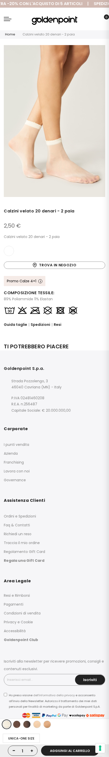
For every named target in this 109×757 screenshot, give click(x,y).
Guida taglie (15, 324)
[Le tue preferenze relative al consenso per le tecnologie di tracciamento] (100, 748)
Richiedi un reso (17, 533)
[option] (6, 724)
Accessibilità (15, 630)
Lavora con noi (17, 471)
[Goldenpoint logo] (54, 19)
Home (10, 34)
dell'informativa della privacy (54, 695)
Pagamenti (13, 604)
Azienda (11, 453)
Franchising (14, 462)
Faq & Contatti (17, 525)
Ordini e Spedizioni (20, 516)
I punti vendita (16, 444)
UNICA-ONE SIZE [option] (21, 738)
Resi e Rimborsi (17, 595)
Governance (15, 480)
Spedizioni (40, 324)
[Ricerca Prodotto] (95, 20)
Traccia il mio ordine (22, 542)
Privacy (10, 622)
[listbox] (56, 724)
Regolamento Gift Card (24, 551)
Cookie (27, 622)
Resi (57, 324)
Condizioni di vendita (22, 613)
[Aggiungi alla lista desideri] (9, 251)
